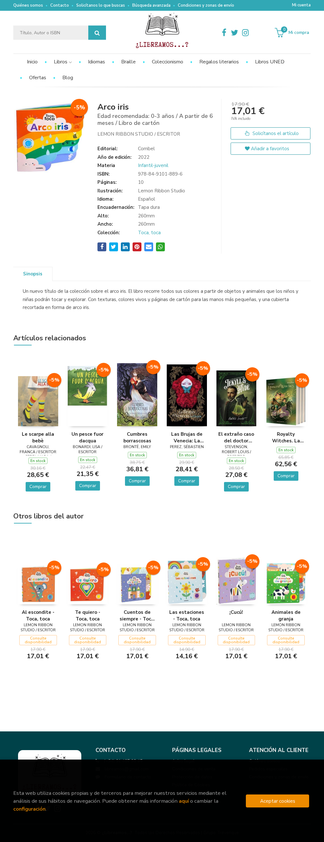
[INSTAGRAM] (245, 32)
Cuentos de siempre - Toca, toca (137, 615)
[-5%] (38, 400)
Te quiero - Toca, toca (87, 615)
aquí (184, 801)
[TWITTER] (235, 32)
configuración (29, 809)
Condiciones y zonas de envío (206, 5)
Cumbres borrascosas (137, 437)
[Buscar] (97, 33)
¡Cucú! (236, 612)
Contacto (59, 5)
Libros (61, 61)
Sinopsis (32, 274)
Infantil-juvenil (153, 165)
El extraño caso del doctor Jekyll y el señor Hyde (236, 437)
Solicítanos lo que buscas (100, 5)
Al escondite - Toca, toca (38, 615)
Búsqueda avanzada (151, 5)
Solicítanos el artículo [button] (275, 133)
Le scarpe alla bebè (38, 437)
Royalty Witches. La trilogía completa (286, 437)
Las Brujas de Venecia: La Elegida (186, 437)
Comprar (38, 487)
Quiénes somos (28, 5)
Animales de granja (286, 615)
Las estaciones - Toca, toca (186, 615)
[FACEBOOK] (224, 32)
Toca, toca (149, 232)
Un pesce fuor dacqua (87, 437)
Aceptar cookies (277, 801)
